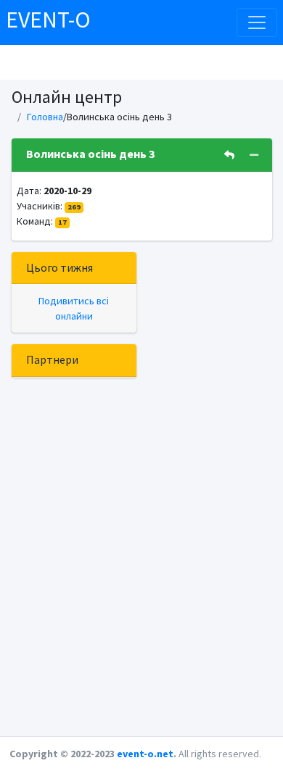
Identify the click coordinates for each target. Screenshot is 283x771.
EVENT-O (48, 19)
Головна (45, 116)
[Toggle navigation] (257, 22)
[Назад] (229, 155)
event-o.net (145, 753)
